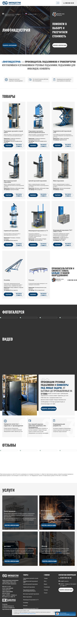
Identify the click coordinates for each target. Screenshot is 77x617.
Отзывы (46, 590)
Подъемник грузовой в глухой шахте (13, 131)
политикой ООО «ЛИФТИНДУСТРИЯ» (28, 613)
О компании (47, 587)
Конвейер (7, 280)
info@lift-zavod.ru (64, 581)
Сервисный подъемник (11, 230)
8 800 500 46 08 (69, 3)
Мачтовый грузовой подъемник (10, 181)
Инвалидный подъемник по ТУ (38, 230)
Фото (45, 581)
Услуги (45, 592)
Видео (45, 584)
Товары (46, 578)
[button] (57, 3)
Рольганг (31, 280)
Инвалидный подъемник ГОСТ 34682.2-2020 (62, 230)
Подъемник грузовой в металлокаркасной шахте (37, 131)
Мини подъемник (58, 181)
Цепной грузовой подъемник (38, 181)
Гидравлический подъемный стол (62, 131)
